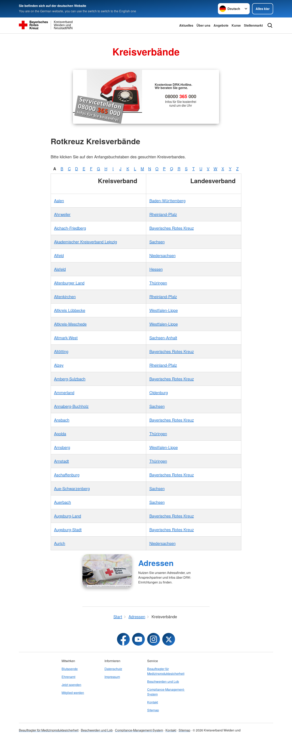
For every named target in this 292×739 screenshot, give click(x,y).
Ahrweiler (62, 214)
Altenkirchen (65, 296)
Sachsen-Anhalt (163, 337)
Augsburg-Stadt (68, 529)
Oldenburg (158, 392)
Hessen (156, 269)
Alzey (59, 365)
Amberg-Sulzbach (69, 379)
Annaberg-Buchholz (71, 406)
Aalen (59, 200)
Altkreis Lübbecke (69, 310)
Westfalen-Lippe (163, 310)
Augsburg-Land (67, 516)
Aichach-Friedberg (70, 228)
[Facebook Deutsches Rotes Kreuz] (123, 639)
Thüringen (158, 283)
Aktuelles (186, 25)
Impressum (112, 676)
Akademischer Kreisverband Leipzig (85, 242)
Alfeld (59, 255)
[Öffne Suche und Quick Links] (270, 25)
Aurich (59, 543)
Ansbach (61, 420)
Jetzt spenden (71, 684)
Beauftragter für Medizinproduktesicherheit (165, 671)
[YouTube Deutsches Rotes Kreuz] (138, 639)
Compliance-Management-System (166, 691)
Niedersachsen (162, 255)
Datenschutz (113, 668)
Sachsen (157, 242)
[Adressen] (107, 570)
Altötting (61, 351)
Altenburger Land (69, 283)
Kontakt (152, 702)
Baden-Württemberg (167, 200)
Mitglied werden (73, 692)
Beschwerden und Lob (163, 681)
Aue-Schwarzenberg (72, 488)
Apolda (60, 433)
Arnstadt (61, 461)
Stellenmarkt (253, 25)
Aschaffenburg (66, 475)
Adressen (156, 562)
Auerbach (62, 502)
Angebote (221, 25)
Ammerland (64, 392)
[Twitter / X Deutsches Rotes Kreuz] (168, 639)
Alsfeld (60, 269)
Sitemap (153, 710)
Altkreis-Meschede (70, 324)
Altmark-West (66, 337)
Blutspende (70, 668)
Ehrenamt (68, 676)
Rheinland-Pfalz (163, 214)
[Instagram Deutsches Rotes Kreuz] (153, 639)
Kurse (236, 25)
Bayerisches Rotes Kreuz (171, 228)
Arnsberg (62, 447)
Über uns (203, 25)
